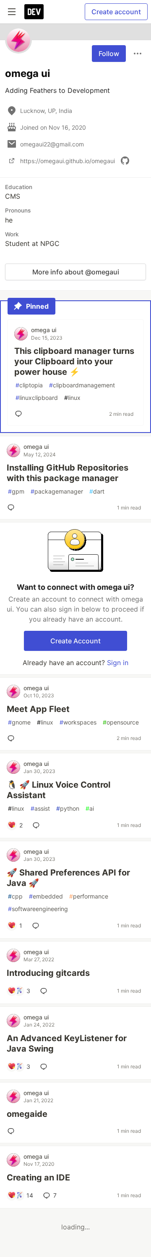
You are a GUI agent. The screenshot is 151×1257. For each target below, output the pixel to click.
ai (90, 808)
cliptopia (29, 385)
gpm (16, 491)
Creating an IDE (38, 1178)
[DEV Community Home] (33, 11)
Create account (116, 12)
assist (40, 808)
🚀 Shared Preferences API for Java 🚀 (68, 878)
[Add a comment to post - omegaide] (13, 1131)
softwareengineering (38, 908)
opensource (121, 722)
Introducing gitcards (48, 973)
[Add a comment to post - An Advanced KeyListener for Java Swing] (45, 1066)
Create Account (75, 641)
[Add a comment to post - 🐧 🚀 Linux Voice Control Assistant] (38, 825)
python (67, 808)
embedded (46, 896)
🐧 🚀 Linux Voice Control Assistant (58, 790)
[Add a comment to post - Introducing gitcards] (45, 990)
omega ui (43, 329)
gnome (19, 722)
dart (96, 491)
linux (72, 397)
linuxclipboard (37, 397)
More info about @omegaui (75, 272)
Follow (109, 53)
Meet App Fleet (38, 709)
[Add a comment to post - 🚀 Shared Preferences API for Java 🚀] (37, 925)
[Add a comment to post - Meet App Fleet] (13, 738)
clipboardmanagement (82, 385)
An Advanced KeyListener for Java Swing (67, 1043)
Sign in (117, 662)
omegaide (27, 1114)
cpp (15, 896)
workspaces (78, 722)
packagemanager (57, 491)
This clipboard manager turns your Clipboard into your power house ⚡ (74, 361)
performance (88, 896)
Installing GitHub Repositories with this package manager (67, 473)
